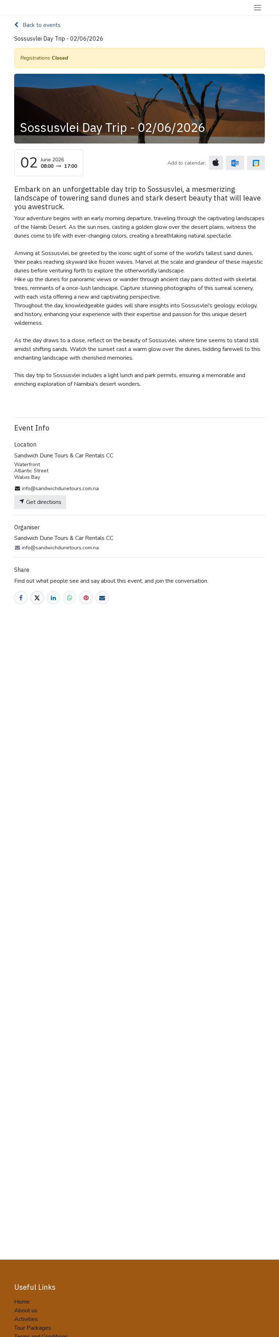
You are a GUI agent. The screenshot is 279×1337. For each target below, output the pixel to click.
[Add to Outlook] (235, 163)
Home (22, 1302)
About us (25, 1310)
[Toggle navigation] (257, 7)
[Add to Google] (256, 163)
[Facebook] (21, 598)
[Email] (102, 598)
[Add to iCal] (216, 163)
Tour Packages (32, 1328)
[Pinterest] (86, 598)
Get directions (43, 502)
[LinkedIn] (53, 598)
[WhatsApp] (69, 598)
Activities (26, 1319)
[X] (37, 598)
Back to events (41, 25)
